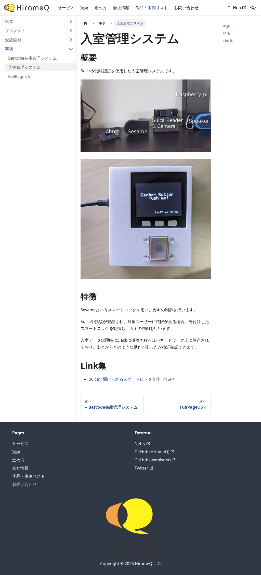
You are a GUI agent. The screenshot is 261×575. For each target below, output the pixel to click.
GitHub (234, 7)
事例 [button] (9, 49)
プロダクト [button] (15, 30)
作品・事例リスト (151, 7)
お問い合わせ (186, 7)
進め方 (101, 7)
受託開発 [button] (13, 40)
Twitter (141, 468)
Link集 (228, 40)
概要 (226, 26)
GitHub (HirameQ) (152, 451)
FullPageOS (19, 76)
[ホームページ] (85, 23)
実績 (84, 7)
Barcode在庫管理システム (32, 58)
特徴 (226, 33)
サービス (66, 7)
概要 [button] (9, 21)
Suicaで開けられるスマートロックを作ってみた (132, 379)
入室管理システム (24, 67)
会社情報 (121, 7)
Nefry (140, 443)
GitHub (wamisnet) (153, 460)
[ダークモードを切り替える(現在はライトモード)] (253, 8)
